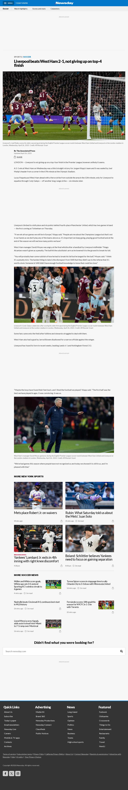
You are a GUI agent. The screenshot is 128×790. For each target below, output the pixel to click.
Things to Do (104, 725)
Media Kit (40, 712)
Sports (18, 57)
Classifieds (40, 729)
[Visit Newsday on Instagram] (17, 773)
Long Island (72, 712)
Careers (7, 733)
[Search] (121, 651)
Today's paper (10, 720)
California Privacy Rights (54, 754)
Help (13, 757)
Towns (70, 738)
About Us (8, 712)
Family (102, 738)
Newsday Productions (45, 720)
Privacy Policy (38, 754)
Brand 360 (40, 716)
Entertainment (105, 729)
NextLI (102, 746)
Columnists (55, 9)
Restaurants (104, 733)
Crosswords (104, 720)
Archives (8, 746)
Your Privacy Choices (33, 757)
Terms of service (9, 754)
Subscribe (8, 716)
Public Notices (42, 733)
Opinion (71, 720)
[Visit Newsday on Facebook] (5, 773)
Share (19, 157)
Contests (8, 742)
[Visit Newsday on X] (11, 773)
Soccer (6, 9)
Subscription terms (24, 754)
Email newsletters (11, 725)
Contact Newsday (81, 754)
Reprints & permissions (99, 754)
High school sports (76, 742)
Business (71, 733)
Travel (102, 742)
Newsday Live (10, 729)
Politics (71, 725)
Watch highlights (21, 9)
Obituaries (103, 716)
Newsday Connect (44, 725)
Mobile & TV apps (12, 738)
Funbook (103, 712)
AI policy (19, 757)
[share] (61, 520)
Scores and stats (39, 9)
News (70, 729)
